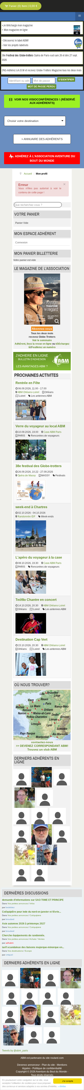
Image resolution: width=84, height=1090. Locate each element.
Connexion (21, 242)
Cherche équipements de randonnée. (23, 935)
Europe (28, 951)
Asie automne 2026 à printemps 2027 (23, 923)
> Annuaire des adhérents (42, 139)
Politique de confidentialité (47, 1068)
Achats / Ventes (37, 939)
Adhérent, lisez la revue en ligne (33, 343)
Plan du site (48, 1064)
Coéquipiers (35, 915)
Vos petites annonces (18, 903)
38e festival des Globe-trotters (38, 466)
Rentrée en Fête (27, 383)
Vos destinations (15, 951)
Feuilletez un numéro (43, 347)
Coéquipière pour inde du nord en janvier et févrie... (31, 911)
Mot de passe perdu (41, 86)
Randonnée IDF (26, 516)
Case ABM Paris (52, 432)
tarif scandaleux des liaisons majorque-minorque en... (33, 947)
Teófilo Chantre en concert (35, 599)
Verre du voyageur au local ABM (40, 426)
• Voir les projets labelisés (15, 45)
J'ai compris (67, 1080)
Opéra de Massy (27, 475)
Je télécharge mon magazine (18, 25)
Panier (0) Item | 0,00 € (22, 6)
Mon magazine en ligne (16, 30)
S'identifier (66, 79)
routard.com (57, 1058)
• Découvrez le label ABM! (15, 40)
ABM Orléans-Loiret (28, 392)
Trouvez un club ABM (42, 749)
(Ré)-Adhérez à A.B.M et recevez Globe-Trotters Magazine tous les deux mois (42, 70)
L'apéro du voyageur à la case (38, 557)
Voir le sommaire (42, 340)
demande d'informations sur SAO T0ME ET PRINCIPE (33, 899)
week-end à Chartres (31, 507)
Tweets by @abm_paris (15, 1050)
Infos (32, 903)
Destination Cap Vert (31, 639)
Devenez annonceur (28, 1064)
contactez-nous (42, 742)
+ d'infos (62, 1086)
